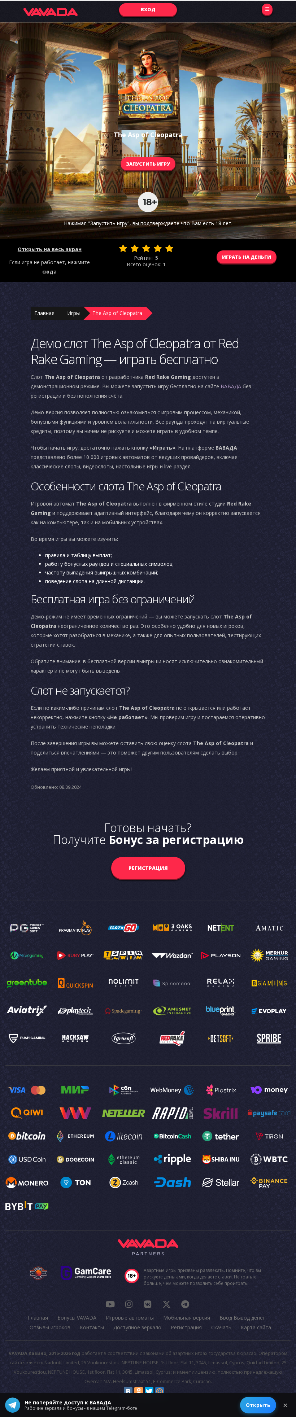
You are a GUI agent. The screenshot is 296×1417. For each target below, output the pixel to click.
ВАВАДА (231, 386)
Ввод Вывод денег (242, 1317)
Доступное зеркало (137, 1327)
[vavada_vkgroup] (148, 1304)
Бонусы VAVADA (76, 1317)
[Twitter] (149, 1391)
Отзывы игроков (50, 1327)
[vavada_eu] (166, 1304)
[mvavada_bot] (185, 1304)
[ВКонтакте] (128, 1391)
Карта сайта (256, 1327)
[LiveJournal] (170, 1391)
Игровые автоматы (130, 1317)
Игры (73, 313)
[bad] (123, 248)
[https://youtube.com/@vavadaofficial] (110, 1304)
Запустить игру (148, 164)
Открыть (258, 1404)
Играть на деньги (246, 257)
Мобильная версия (186, 1317)
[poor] (135, 248)
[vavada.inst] (129, 1304)
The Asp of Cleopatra (117, 313)
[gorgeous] (169, 248)
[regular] (146, 248)
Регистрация (148, 868)
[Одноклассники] (138, 1391)
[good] (158, 248)
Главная (44, 313)
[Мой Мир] (159, 1391)
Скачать (221, 1327)
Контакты (92, 1327)
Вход (148, 9)
